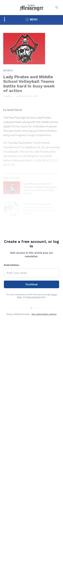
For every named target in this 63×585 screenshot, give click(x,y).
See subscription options (44, 314)
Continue (32, 284)
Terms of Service (33, 297)
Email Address (11, 265)
